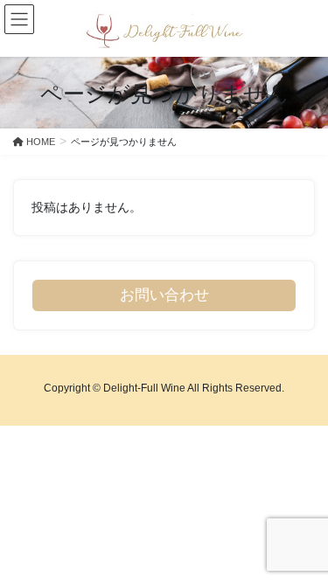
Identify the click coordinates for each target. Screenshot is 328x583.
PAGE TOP (303, 550)
